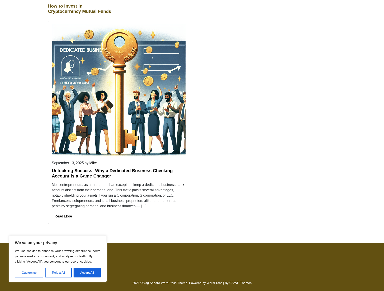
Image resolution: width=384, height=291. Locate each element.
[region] (58, 258)
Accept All (87, 272)
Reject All (58, 272)
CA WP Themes (240, 283)
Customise (29, 272)
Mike (93, 163)
